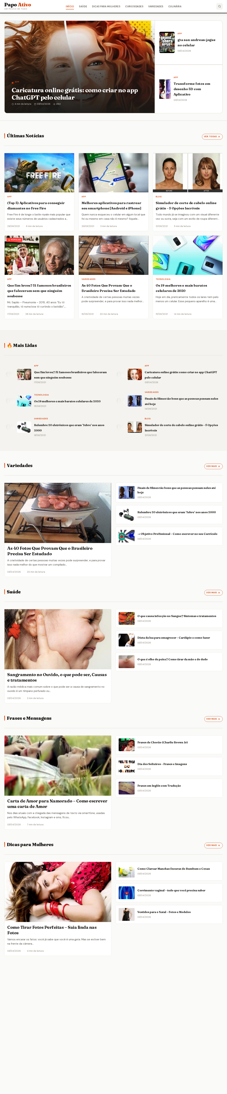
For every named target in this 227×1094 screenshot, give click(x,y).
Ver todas (210, 136)
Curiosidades (134, 6)
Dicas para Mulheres (106, 6)
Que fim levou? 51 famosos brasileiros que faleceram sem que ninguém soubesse (39, 290)
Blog (159, 196)
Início (70, 6)
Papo (17, 4)
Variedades (155, 6)
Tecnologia (163, 279)
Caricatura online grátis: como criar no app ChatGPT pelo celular (75, 93)
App (17, 82)
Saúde (83, 6)
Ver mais (211, 466)
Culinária (175, 6)
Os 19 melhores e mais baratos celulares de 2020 (67, 401)
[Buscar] (219, 6)
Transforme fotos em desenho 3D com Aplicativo (192, 89)
